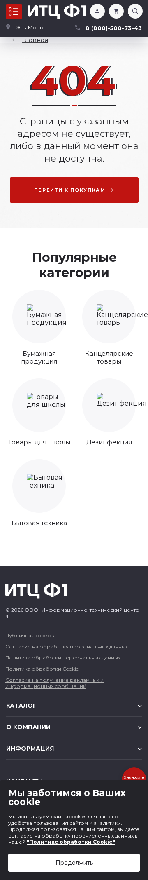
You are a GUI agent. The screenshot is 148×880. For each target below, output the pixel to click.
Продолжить (74, 862)
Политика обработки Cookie (42, 669)
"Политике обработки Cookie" (71, 842)
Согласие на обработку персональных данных (66, 646)
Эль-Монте (30, 27)
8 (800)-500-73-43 (114, 28)
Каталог (14, 11)
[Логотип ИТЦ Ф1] (57, 11)
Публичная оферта (30, 635)
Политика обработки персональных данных (62, 658)
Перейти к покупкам (70, 190)
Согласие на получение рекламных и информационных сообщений (54, 683)
